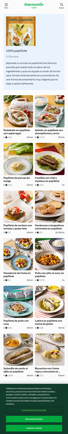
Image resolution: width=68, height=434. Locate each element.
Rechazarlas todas (34, 419)
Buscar (61, 8)
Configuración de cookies (34, 410)
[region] (34, 409)
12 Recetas (12, 56)
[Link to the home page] (34, 6)
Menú (6, 8)
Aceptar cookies (34, 428)
